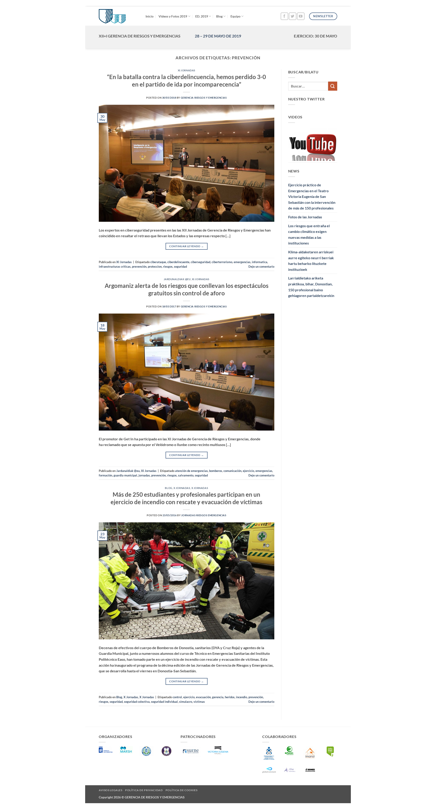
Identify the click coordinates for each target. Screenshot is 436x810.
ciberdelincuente (178, 262)
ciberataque (158, 262)
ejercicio (248, 471)
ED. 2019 (201, 16)
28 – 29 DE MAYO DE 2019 (218, 36)
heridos (230, 697)
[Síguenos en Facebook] (284, 16)
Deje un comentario (261, 266)
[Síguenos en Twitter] (292, 16)
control (177, 697)
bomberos (215, 471)
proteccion (155, 266)
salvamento (185, 475)
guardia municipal (125, 475)
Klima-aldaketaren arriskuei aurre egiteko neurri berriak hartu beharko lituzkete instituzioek (311, 261)
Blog (219, 16)
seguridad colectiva (137, 701)
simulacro (185, 701)
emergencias (242, 262)
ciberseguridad (200, 262)
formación (105, 475)
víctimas (199, 701)
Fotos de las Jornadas (305, 217)
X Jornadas (181, 487)
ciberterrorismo (222, 262)
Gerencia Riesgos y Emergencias (204, 97)
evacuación (203, 697)
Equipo (235, 16)
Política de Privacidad (144, 790)
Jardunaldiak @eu (177, 279)
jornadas (144, 475)
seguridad (180, 266)
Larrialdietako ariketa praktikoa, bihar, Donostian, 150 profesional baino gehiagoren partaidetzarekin (311, 287)
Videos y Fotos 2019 (173, 16)
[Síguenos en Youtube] (301, 16)
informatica (259, 262)
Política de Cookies (182, 790)
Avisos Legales (110, 790)
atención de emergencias (191, 471)
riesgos (168, 266)
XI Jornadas (186, 70)
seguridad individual (164, 701)
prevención (139, 266)
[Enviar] (332, 86)
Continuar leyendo (186, 246)
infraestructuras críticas (115, 266)
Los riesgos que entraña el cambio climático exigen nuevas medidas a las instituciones (309, 234)
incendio (241, 697)
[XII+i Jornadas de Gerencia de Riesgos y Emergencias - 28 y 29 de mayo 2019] (119, 16)
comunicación (232, 471)
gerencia (217, 697)
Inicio (150, 16)
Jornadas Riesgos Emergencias (203, 515)
